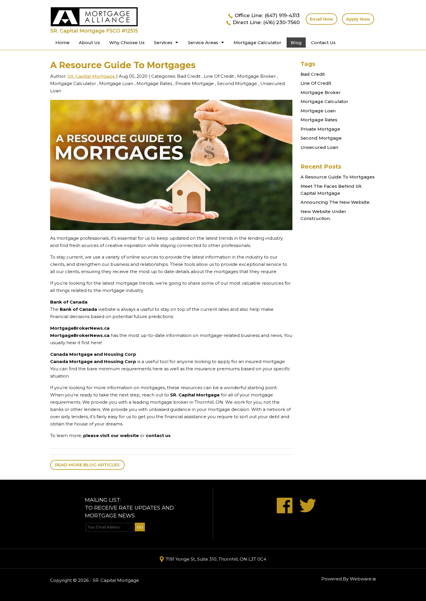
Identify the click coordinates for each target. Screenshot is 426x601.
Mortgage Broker (256, 76)
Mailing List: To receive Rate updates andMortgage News (129, 508)
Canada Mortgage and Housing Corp (93, 354)
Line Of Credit (219, 76)
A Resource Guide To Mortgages (338, 177)
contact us (158, 435)
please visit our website (111, 435)
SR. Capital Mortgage (195, 395)
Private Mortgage (194, 83)
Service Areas (203, 42)
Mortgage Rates (154, 83)
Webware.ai (363, 579)
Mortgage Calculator (257, 42)
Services (163, 42)
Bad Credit (189, 76)
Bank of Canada (69, 302)
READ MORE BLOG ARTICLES (87, 465)
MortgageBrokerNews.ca (80, 328)
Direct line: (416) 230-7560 (266, 22)
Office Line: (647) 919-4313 (267, 15)
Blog (296, 42)
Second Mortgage (237, 83)
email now (321, 19)
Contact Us (323, 42)
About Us (89, 42)
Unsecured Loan (319, 147)
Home (62, 42)
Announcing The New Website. (335, 202)
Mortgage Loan (116, 83)
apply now (358, 19)
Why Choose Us (127, 42)
